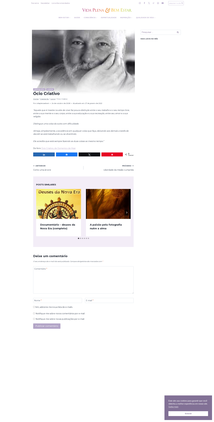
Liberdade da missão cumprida (119, 168)
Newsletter (45, 3)
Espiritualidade (108, 17)
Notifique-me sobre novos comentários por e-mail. (60, 313)
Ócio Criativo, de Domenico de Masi (58, 148)
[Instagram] (140, 3)
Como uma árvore (42, 168)
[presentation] (58, 204)
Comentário (40, 269)
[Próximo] (127, 213)
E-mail (90, 300)
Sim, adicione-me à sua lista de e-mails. (54, 307)
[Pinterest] (158, 3)
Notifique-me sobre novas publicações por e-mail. (60, 319)
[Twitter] (149, 3)
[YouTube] (163, 3)
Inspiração (39, 89)
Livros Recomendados (61, 3)
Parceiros (35, 3)
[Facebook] (144, 3)
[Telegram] (153, 3)
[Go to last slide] (40, 213)
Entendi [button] (188, 414)
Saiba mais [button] (173, 407)
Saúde (77, 17)
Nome (38, 300)
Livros (50, 89)
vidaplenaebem (42, 103)
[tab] (78, 238)
